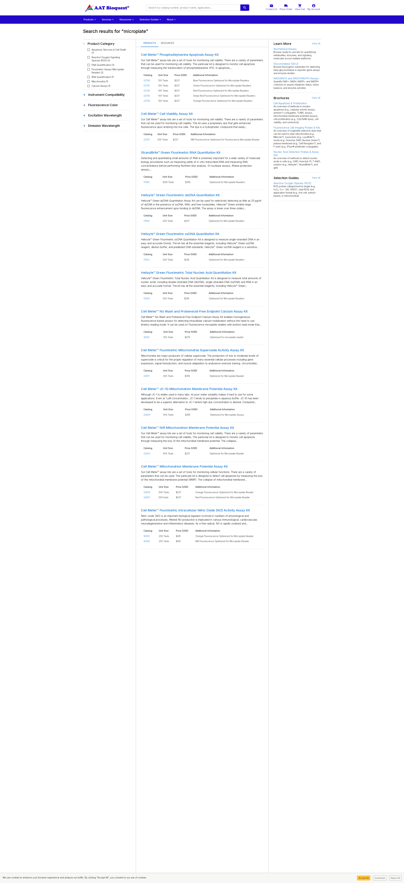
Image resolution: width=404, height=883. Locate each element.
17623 (147, 259)
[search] (244, 7)
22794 (147, 100)
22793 (147, 95)
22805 (147, 492)
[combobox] (193, 7)
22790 (147, 80)
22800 (147, 414)
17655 (147, 182)
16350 (147, 536)
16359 (147, 541)
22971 (147, 376)
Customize (379, 878)
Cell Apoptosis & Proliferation (290, 103)
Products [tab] (150, 43)
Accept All (364, 878)
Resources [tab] (167, 43)
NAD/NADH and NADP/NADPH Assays (296, 78)
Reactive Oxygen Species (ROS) (292, 183)
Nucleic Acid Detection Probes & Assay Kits (296, 153)
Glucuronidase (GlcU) (286, 63)
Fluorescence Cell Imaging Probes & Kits (297, 127)
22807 (147, 497)
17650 (147, 221)
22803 (147, 453)
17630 (147, 298)
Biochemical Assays (285, 49)
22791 (147, 85)
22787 (147, 139)
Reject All (395, 878)
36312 (147, 337)
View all (316, 43)
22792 (147, 90)
